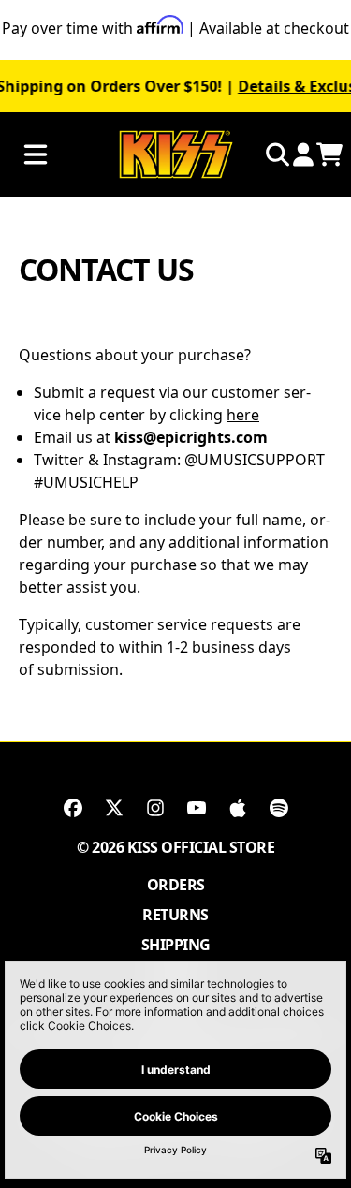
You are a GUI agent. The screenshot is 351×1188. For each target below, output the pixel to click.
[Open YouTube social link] (196, 808)
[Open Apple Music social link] (237, 808)
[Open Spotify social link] (279, 808)
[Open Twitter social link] (114, 808)
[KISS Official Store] (176, 155)
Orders (176, 884)
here (243, 414)
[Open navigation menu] (35, 155)
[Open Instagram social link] (155, 808)
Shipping (176, 944)
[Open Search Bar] (276, 154)
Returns (175, 914)
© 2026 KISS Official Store (175, 847)
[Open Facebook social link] (73, 808)
